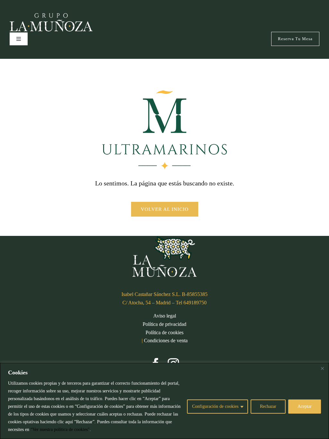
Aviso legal (164, 315)
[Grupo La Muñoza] (51, 16)
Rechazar (268, 406)
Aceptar (305, 406)
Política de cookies (164, 332)
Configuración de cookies (215, 406)
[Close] (322, 368)
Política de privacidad (164, 324)
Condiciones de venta (166, 340)
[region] (164, 401)
